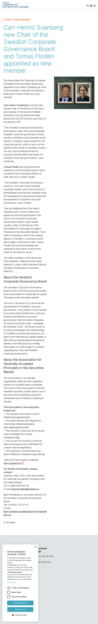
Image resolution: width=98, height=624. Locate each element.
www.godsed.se (12, 463)
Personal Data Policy (14, 586)
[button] (20, 615)
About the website (13, 591)
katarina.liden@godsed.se (25, 489)
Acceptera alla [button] (20, 603)
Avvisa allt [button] (20, 609)
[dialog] (20, 583)
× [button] (35, 547)
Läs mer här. (11, 582)
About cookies (11, 596)
